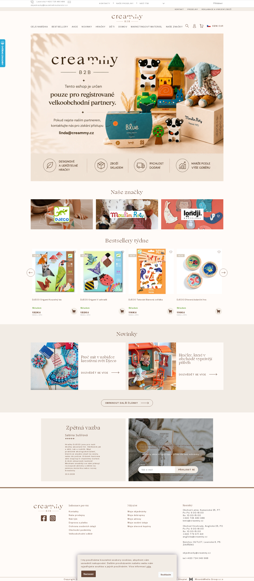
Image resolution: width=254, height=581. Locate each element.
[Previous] (31, 273)
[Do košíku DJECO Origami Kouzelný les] (73, 311)
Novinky (127, 334)
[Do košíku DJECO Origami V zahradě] (122, 311)
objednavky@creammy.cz (197, 552)
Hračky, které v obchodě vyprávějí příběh (195, 359)
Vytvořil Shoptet (178, 579)
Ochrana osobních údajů (82, 526)
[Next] (223, 273)
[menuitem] (179, 9)
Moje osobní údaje (138, 522)
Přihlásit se (186, 469)
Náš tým (144, 3)
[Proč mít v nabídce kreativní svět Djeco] (54, 366)
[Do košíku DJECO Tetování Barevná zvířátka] (170, 311)
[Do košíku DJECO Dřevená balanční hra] (218, 311)
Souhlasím (166, 574)
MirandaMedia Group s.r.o (209, 579)
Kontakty (104, 3)
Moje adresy (134, 519)
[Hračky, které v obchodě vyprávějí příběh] (152, 366)
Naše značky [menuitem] (174, 26)
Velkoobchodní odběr (81, 533)
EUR (221, 26)
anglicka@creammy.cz (195, 536)
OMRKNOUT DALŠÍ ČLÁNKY (121, 403)
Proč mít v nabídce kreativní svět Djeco (99, 359)
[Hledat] (187, 26)
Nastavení (88, 574)
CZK (214, 26)
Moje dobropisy (136, 515)
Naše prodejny (125, 3)
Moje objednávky (137, 511)
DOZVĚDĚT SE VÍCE (95, 372)
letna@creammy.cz (193, 520)
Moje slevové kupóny (139, 526)
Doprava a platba (78, 522)
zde (148, 566)
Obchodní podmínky (80, 530)
